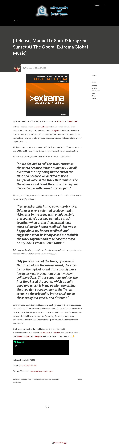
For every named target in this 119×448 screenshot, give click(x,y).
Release (94, 96)
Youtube (60, 121)
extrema (94, 85)
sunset (94, 98)
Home (15, 20)
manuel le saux (96, 90)
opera (93, 93)
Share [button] (94, 75)
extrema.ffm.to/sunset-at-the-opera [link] (41, 371)
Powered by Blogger (60, 443)
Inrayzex (55, 130)
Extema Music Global (28, 365)
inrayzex (94, 88)
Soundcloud (72, 121)
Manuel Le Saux (41, 127)
